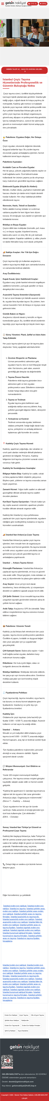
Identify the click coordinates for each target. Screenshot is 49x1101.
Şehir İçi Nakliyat (10, 1031)
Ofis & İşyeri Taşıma (37, 1015)
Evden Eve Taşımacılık (12, 1025)
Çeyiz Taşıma (23, 1015)
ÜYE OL (33, 4)
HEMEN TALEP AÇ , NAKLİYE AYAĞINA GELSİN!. (24, 69)
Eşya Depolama (23, 1031)
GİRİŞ (43, 4)
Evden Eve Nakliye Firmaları (31, 1025)
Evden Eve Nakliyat (11, 1015)
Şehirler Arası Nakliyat (12, 1020)
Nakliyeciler (25, 1020)
